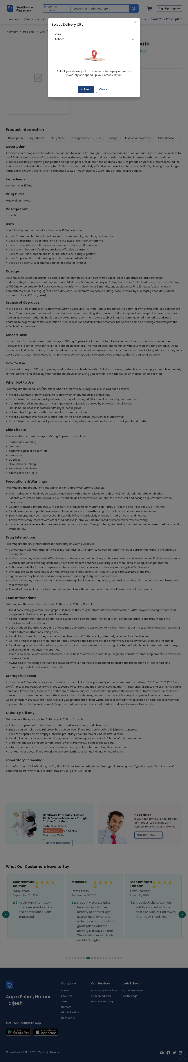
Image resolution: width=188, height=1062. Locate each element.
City (58, 34)
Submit (86, 89)
